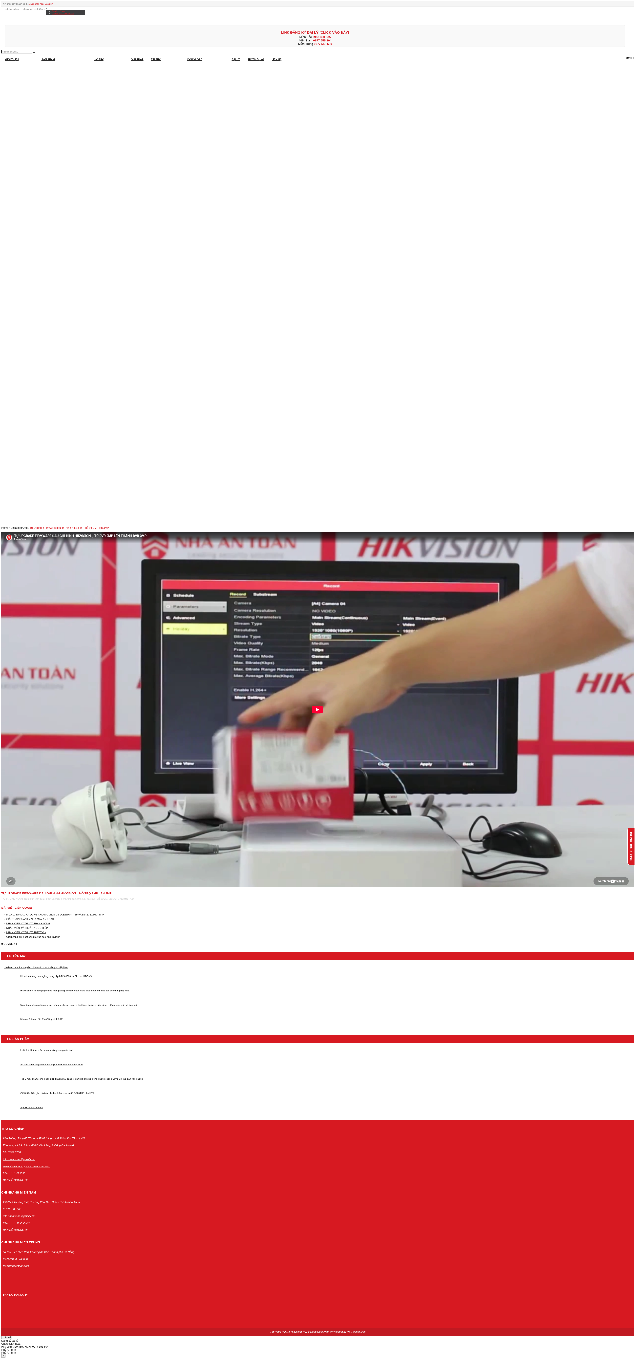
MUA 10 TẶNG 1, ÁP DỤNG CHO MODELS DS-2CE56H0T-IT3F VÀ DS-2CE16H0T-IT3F (55, 914)
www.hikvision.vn (13, 1166)
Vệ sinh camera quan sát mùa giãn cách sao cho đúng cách (51, 1064)
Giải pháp (137, 59)
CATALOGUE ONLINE (631, 846)
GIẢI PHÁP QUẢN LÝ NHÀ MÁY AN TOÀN (30, 919)
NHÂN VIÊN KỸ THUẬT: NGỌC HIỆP (27, 928)
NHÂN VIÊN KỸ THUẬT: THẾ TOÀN (26, 932)
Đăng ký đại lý (9, 1340)
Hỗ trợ (99, 59)
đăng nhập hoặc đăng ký (41, 4)
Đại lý (236, 59)
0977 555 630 (323, 44)
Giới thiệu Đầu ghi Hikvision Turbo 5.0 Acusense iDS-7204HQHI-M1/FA (57, 1093)
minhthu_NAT (127, 898)
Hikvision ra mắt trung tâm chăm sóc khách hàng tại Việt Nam (36, 967)
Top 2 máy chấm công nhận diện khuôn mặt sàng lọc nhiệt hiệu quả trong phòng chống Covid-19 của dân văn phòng (81, 1078)
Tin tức (156, 59)
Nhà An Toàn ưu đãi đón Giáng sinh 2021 (42, 1019)
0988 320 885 (322, 37)
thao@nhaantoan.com (16, 1266)
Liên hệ (276, 59)
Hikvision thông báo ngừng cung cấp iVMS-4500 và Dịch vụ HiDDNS (56, 976)
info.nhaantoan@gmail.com (19, 1159)
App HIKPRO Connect (31, 1107)
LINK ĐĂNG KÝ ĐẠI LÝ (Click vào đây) (315, 32)
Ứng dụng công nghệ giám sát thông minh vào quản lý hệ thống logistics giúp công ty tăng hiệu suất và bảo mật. (79, 1005)
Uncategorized (19, 527)
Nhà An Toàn (9, 1349)
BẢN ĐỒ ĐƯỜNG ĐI (15, 1180)
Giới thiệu (12, 59)
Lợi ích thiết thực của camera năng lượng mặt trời (46, 1050)
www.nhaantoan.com (37, 1166)
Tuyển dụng (256, 59)
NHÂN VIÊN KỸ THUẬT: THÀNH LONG (28, 923)
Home (4, 527)
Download (194, 59)
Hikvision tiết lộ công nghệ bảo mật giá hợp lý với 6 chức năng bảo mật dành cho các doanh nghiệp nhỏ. (75, 990)
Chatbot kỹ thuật (10, 1343)
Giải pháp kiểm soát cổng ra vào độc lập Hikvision (33, 936)
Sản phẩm (48, 59)
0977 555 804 (322, 40)
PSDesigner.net (356, 1331)
